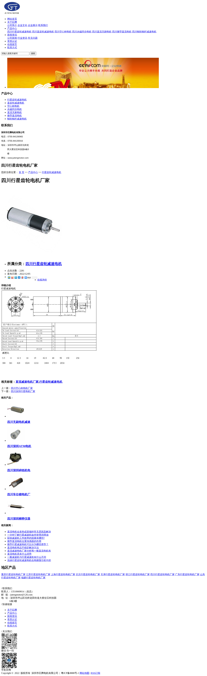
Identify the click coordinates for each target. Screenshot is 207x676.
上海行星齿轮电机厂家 (63, 574)
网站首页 (12, 19)
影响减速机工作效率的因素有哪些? (26, 538)
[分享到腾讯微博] (15, 277)
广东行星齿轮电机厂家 (187, 574)
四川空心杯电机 (63, 31)
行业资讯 (22, 38)
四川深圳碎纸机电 (18, 470)
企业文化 (22, 25)
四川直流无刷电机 (102, 31)
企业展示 (33, 25)
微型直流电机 (14, 115)
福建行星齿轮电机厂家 (33, 577)
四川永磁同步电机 (82, 31)
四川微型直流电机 (122, 31)
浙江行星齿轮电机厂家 (137, 574)
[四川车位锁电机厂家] (16, 489)
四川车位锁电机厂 (18, 494)
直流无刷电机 (14, 112)
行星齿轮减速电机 (17, 99)
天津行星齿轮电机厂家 (113, 574)
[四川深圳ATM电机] (16, 440)
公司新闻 (12, 38)
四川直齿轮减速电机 (43, 31)
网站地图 (84, 673)
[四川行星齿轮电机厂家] (31, 257)
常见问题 (33, 38)
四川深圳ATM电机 (19, 446)
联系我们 (43, 25)
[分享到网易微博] (22, 277)
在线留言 (12, 44)
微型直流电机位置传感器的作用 (24, 541)
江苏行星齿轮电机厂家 (38, 574)
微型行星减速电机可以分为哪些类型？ (27, 544)
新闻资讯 (12, 34)
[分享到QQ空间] (9, 277)
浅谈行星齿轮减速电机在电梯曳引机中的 (29, 560)
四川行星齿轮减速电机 (19, 31)
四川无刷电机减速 (18, 421)
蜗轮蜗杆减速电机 (17, 118)
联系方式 (12, 47)
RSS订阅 (95, 673)
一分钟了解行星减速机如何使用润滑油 (27, 535)
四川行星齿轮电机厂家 (162, 574)
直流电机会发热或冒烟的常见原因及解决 (29, 531)
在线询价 (42, 279)
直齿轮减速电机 (15, 103)
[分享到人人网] (19, 277)
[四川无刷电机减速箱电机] (16, 416)
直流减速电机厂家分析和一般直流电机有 (29, 550)
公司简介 (12, 25)
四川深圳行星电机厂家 (23, 391)
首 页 (21, 172)
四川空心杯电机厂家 (22, 388)
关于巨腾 (12, 22)
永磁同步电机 (14, 109)
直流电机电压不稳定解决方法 (23, 547)
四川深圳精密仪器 (18, 518)
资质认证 (12, 41)
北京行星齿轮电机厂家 (88, 574)
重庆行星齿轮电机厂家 (13, 574)
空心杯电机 (13, 106)
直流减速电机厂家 (27, 381)
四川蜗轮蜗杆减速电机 (144, 31)
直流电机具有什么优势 (19, 554)
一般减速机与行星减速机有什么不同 (26, 557)
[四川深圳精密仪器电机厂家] (16, 513)
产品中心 (12, 28)
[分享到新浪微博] (12, 277)
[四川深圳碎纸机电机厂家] (16, 464)
